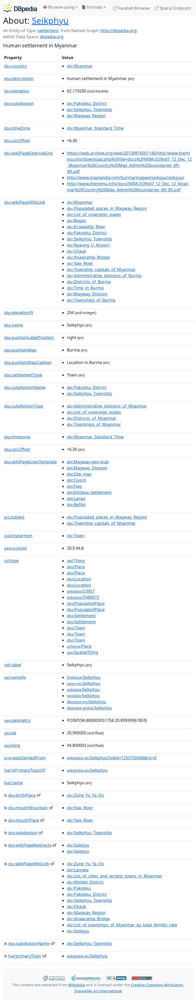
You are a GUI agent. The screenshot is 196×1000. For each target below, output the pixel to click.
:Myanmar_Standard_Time (95, 128)
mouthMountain (28, 807)
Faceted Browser (134, 8)
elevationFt (18, 312)
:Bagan (76, 220)
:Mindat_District (85, 882)
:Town (75, 535)
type (11, 560)
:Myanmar (80, 66)
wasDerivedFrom (25, 758)
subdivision (19, 103)
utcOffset (17, 140)
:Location (79, 579)
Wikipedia (76, 984)
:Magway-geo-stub (88, 462)
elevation (16, 91)
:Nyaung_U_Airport (88, 245)
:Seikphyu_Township (89, 109)
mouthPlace (23, 820)
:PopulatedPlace (86, 603)
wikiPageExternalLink (28, 153)
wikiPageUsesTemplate (30, 462)
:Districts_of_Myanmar (91, 418)
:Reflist (76, 504)
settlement (48, 30)
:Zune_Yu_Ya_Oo (85, 795)
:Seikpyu (78, 845)
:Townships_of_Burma (91, 300)
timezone (17, 437)
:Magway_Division (87, 294)
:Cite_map (79, 474)
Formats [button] (94, 7)
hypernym (18, 535)
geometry (17, 720)
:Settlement (81, 615)
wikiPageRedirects (29, 845)
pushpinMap (20, 350)
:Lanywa (78, 870)
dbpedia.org (52, 36)
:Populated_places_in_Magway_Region (107, 208)
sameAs (15, 677)
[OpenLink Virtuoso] (53, 978)
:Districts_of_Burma (89, 282)
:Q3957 (81, 591)
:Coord (76, 480)
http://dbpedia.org (119, 30)
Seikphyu (50, 20)
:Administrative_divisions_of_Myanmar (107, 406)
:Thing (76, 560)
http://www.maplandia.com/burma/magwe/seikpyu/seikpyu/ (125, 177)
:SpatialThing (82, 652)
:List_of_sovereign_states (94, 214)
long (12, 745)
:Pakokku (79, 888)
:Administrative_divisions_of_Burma (104, 275)
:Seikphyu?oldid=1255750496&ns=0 (111, 758)
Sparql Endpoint (175, 8)
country (15, 66)
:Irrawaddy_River (86, 226)
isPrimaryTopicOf (24, 770)
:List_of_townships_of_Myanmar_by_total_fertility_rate (122, 925)
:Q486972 (83, 597)
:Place (76, 567)
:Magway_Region (86, 115)
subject (14, 517)
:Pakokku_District (87, 103)
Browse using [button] (61, 7)
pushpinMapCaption (28, 362)
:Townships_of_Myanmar (94, 424)
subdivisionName (24, 387)
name (13, 325)
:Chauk (76, 251)
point (15, 548)
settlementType (23, 375)
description (19, 78)
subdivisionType (23, 406)
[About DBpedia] (20, 8)
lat (10, 733)
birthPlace (21, 795)
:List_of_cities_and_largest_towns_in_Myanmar (114, 876)
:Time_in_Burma (85, 288)
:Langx (76, 498)
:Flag (74, 486)
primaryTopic (24, 956)
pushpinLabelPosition (29, 337)
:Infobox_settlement (89, 492)
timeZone (17, 128)
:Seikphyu (84, 677)
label (12, 665)
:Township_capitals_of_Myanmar (101, 269)
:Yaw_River (80, 263)
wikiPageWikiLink (24, 202)
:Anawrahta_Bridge (88, 257)
